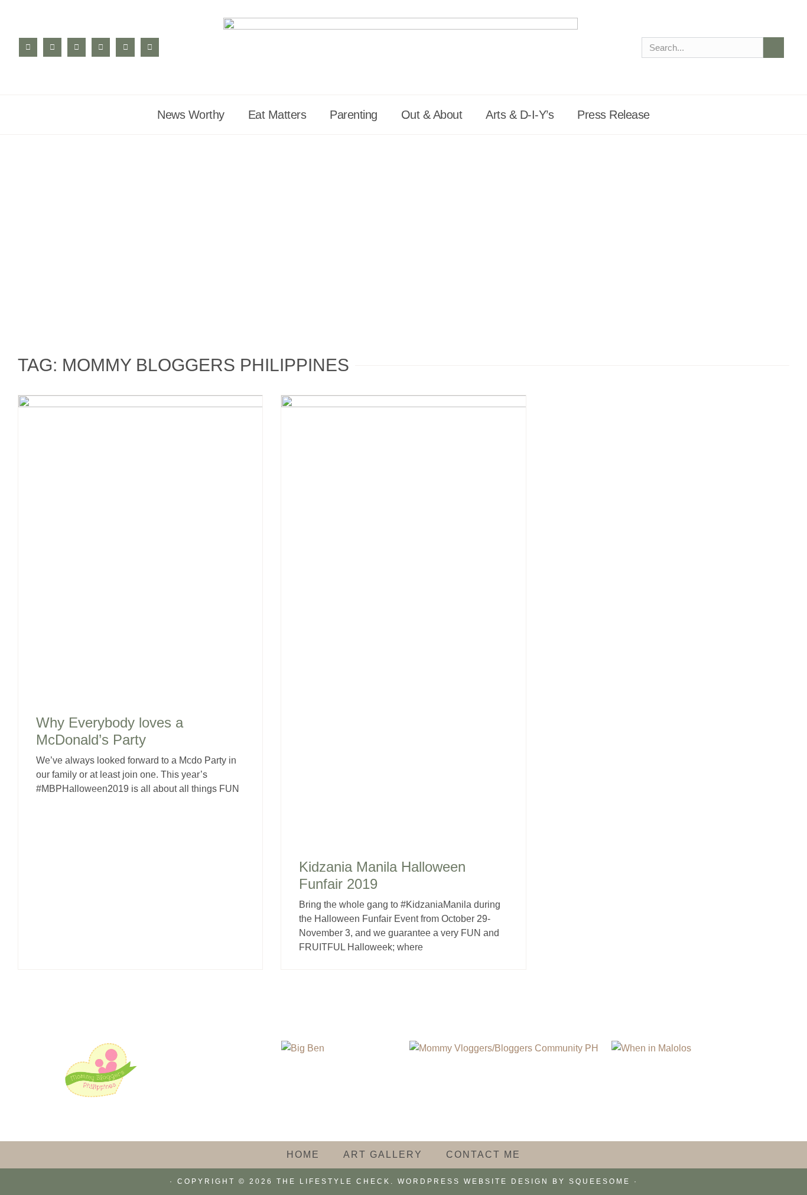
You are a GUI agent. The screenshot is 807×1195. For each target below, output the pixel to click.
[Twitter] (76, 47)
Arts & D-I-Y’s (520, 114)
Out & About (432, 114)
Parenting (354, 114)
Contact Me (483, 1154)
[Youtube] (125, 47)
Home (303, 1154)
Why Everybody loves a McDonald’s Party (109, 731)
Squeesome (599, 1181)
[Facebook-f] (28, 47)
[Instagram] (52, 47)
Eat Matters (277, 114)
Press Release (613, 114)
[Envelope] (150, 47)
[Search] (773, 47)
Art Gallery (382, 1154)
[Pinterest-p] (101, 47)
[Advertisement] (403, 223)
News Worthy (190, 114)
